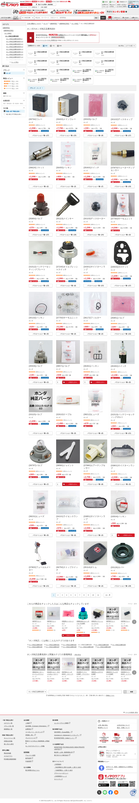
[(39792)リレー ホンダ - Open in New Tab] (53, 613)
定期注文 (34, 7)
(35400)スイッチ (91, 167)
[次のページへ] (134, 622)
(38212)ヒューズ (91, 414)
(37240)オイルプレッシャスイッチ (67, 268)
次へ (107, 595)
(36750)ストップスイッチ (67, 568)
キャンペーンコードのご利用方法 (46, 40)
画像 (46, 45)
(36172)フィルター (92, 318)
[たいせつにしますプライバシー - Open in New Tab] (133, 792)
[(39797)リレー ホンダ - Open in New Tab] (38, 613)
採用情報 (26, 752)
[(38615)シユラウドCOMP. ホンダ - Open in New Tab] (97, 664)
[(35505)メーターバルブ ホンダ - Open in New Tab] (68, 613)
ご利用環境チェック (60, 776)
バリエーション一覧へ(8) (95, 484)
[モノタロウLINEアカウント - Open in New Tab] (105, 794)
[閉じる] (89, 44)
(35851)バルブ (117, 318)
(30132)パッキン (36, 318)
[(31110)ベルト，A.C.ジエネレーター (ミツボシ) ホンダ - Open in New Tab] (53, 664)
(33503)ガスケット (119, 267)
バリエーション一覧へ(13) (40, 285)
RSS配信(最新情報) (10, 759)
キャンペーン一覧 (9, 738)
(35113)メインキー (65, 218)
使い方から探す (9, 744)
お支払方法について (123, 725)
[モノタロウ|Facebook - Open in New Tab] (110, 794)
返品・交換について (123, 727)
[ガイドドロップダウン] (122, 5)
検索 (103, 18)
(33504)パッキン (118, 516)
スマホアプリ (8, 756)
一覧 (53, 45)
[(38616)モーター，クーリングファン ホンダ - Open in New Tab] (38, 664)
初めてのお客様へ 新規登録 (45, 4)
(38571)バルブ (63, 366)
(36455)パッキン (64, 167)
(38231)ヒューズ (36, 516)
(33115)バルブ (35, 414)
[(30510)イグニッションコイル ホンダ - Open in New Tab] (97, 613)
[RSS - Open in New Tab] (116, 794)
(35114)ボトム (90, 567)
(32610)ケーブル (64, 414)
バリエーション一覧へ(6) (68, 285)
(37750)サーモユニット (67, 318)
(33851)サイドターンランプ (94, 517)
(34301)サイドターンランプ (94, 268)
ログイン (26, 4)
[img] (10, 4)
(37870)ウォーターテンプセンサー (123, 169)
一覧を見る (77, 654)
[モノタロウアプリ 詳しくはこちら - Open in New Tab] (117, 776)
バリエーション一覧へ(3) (68, 186)
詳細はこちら (110, 695)
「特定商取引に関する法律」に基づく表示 (67, 767)
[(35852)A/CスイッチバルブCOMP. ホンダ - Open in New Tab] (83, 613)
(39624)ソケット (36, 167)
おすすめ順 (129, 46)
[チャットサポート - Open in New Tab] (112, 4)
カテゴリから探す (6, 17)
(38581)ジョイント (65, 465)
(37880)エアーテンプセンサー (94, 466)
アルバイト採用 (30, 755)
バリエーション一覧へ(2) (41, 186)
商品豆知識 (7, 753)
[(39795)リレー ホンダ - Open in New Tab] (127, 613)
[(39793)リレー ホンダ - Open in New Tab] (112, 613)
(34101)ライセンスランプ (67, 517)
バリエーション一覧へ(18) (68, 235)
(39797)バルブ (35, 465)
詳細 (96, 17)
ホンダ (45, 23)
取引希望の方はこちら (32, 770)
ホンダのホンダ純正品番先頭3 (41, 29)
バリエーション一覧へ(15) (68, 135)
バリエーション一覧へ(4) (123, 235)
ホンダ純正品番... (26, 17)
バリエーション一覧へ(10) (122, 186)
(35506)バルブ (35, 366)
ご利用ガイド (105, 721)
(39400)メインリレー (66, 119)
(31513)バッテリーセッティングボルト (123, 415)
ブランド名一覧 (9, 726)
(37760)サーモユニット (121, 219)
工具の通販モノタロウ (34, 23)
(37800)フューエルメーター (39, 568)
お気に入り (135, 17)
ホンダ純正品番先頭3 (87, 23)
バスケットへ (73, 382)
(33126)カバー (117, 567)
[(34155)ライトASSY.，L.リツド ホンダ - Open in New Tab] (127, 664)
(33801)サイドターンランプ (123, 466)
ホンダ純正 (75, 23)
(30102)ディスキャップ (121, 119)
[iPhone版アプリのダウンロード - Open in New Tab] (107, 784)
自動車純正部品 (64, 23)
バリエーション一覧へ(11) (122, 433)
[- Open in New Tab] (104, 737)
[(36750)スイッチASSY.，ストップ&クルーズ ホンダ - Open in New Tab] (68, 664)
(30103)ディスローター (94, 218)
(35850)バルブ (35, 218)
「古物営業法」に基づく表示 (63, 770)
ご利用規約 (57, 764)
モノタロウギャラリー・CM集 (35, 746)
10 (93, 595)
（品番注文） (15, 18)
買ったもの (126, 17)
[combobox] (64, 18)
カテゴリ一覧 (8, 723)
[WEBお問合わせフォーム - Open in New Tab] (105, 4)
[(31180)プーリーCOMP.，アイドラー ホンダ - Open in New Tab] (83, 664)
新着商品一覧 (8, 729)
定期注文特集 (8, 741)
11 (98, 595)
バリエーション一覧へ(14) (95, 235)
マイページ (23, 7)
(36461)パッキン (91, 366)
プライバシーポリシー (61, 773)
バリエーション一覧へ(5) (41, 433)
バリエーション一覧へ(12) (122, 334)
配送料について (103, 727)
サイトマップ (58, 779)
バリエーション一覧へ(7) (95, 186)
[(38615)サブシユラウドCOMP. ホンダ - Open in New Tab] (112, 664)
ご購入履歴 (43, 7)
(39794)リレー (35, 119)
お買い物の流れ (103, 725)
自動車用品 (53, 23)
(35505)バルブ (90, 119)
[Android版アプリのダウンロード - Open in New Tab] (127, 784)
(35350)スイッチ (118, 366)
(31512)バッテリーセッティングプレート (39, 268)
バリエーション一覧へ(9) (95, 135)
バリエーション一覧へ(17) (40, 135)
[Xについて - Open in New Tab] (99, 794)
